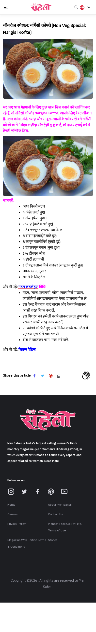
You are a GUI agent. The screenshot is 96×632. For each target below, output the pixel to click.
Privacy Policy (16, 524)
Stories (53, 540)
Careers (12, 514)
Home (11, 504)
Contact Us (55, 514)
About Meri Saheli (60, 504)
